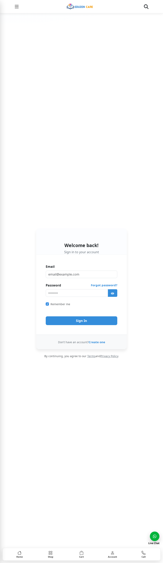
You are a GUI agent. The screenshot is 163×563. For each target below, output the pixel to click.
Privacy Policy (109, 356)
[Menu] (16, 6)
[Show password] (112, 293)
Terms (91, 356)
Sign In (81, 321)
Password (53, 285)
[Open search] (146, 7)
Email (50, 266)
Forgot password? (104, 285)
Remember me (60, 304)
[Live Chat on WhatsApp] (154, 536)
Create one (97, 342)
